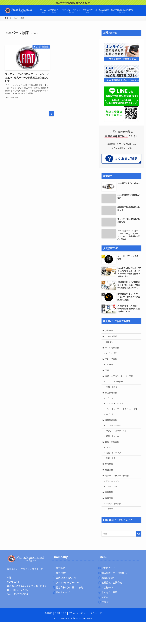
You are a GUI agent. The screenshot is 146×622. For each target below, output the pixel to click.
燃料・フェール (112, 436)
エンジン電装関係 (113, 504)
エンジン (109, 342)
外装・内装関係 (112, 442)
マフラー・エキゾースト (116, 431)
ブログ (108, 370)
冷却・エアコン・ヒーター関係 (119, 376)
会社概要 (48, 613)
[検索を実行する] (138, 534)
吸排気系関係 (111, 420)
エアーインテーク (113, 425)
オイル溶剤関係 (112, 348)
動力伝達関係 (111, 392)
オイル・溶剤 (111, 353)
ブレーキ (109, 365)
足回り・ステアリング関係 (117, 475)
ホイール (109, 414)
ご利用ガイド (60, 613)
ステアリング (111, 487)
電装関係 (109, 498)
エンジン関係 (111, 336)
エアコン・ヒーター (114, 382)
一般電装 (109, 509)
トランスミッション (114, 404)
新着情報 (109, 464)
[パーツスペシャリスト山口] (19, 10)
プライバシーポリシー (78, 613)
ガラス (109, 448)
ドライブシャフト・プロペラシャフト (122, 409)
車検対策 (109, 492)
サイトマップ (96, 613)
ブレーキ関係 (111, 359)
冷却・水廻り (111, 387)
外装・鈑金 (110, 458)
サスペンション (112, 481)
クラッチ (109, 398)
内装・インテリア (113, 453)
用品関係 (109, 470)
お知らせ (109, 330)
